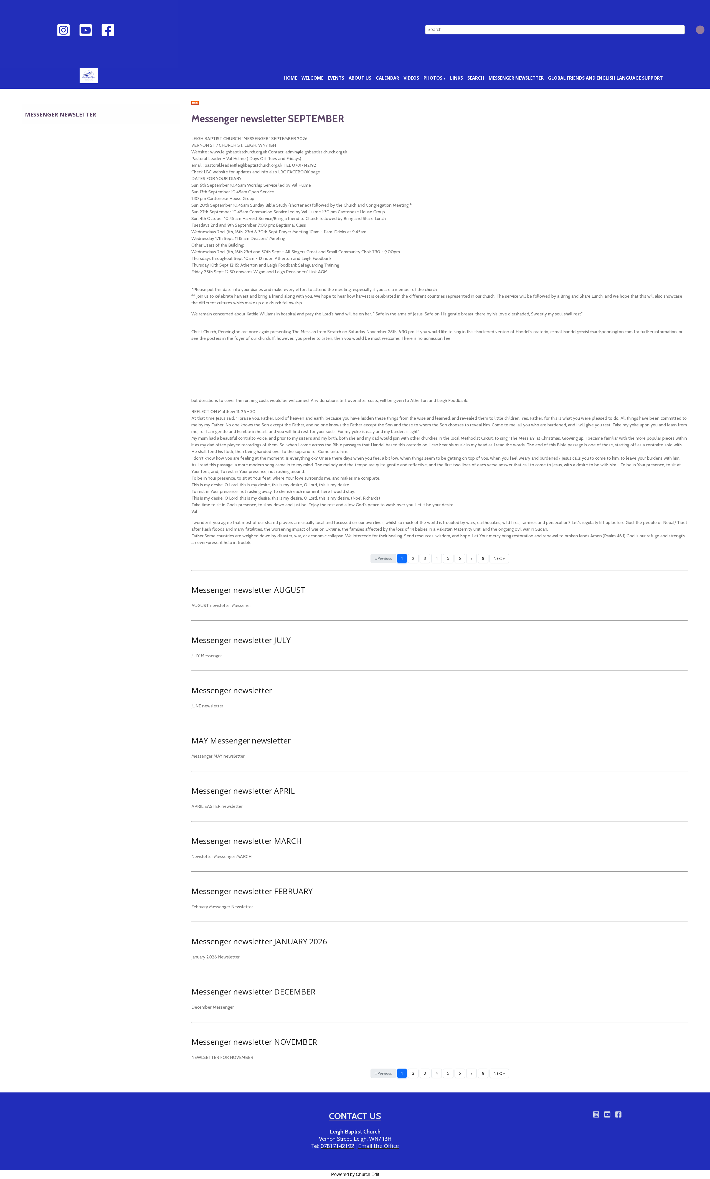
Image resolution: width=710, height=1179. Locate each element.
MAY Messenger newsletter (241, 740)
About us (360, 78)
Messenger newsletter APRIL (243, 790)
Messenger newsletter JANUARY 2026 (259, 941)
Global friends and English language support (605, 78)
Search (475, 78)
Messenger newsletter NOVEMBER (254, 1041)
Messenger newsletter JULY (241, 640)
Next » (499, 558)
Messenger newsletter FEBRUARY (252, 891)
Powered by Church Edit (355, 1174)
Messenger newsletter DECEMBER (253, 991)
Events (336, 78)
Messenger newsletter (516, 78)
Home (290, 78)
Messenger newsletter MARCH (246, 841)
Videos (411, 78)
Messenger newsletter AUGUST (248, 590)
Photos (433, 78)
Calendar (387, 78)
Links (456, 78)
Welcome (312, 78)
